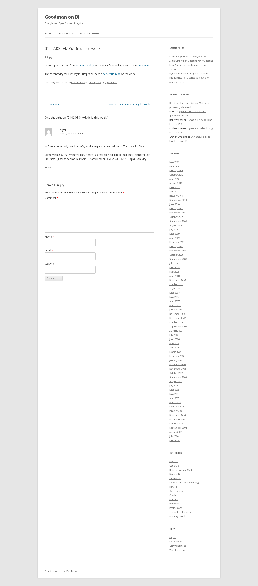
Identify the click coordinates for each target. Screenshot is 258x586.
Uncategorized (177, 516)
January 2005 (176, 410)
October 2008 (176, 254)
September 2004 (178, 427)
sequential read (111, 74)
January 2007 (176, 309)
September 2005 (178, 377)
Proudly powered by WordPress (61, 571)
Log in (172, 537)
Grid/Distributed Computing (184, 482)
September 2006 (178, 326)
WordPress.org (177, 550)
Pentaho (173, 499)
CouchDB (174, 465)
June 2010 (174, 204)
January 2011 (176, 195)
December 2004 (177, 415)
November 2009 (177, 212)
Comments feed (177, 545)
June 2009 (174, 233)
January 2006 (176, 360)
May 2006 (174, 343)
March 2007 (175, 305)
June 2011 (174, 187)
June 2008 (174, 267)
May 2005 (174, 394)
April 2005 (174, 398)
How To (173, 486)
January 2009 (176, 246)
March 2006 (175, 351)
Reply (48, 167)
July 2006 (173, 334)
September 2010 (178, 200)
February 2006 (176, 356)
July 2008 (173, 263)
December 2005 (177, 364)
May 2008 (174, 271)
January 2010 (176, 208)
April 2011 (174, 191)
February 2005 (176, 406)
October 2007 (176, 284)
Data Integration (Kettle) (181, 469)
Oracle (172, 495)
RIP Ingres (52, 104)
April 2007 (174, 301)
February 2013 (176, 166)
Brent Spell (175, 103)
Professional (78, 82)
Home (48, 33)
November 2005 (177, 368)
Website (49, 264)
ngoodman (111, 82)
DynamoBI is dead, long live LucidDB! (188, 73)
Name (49, 236)
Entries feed (175, 541)
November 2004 (177, 419)
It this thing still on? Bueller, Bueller (187, 56)
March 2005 (175, 402)
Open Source (176, 491)
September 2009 (178, 221)
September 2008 (178, 259)
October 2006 (176, 322)
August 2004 (175, 431)
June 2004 (174, 440)
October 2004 (176, 423)
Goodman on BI (62, 17)
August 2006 (175, 330)
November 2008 (177, 250)
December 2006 (177, 313)
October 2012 (176, 174)
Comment (51, 197)
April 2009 (174, 237)
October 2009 (176, 216)
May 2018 (174, 162)
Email (49, 250)
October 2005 (176, 372)
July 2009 (173, 229)
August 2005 (175, 381)
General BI (175, 478)
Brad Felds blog (85, 65)
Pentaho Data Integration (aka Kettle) (131, 104)
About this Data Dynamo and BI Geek (78, 33)
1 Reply (48, 57)
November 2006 (177, 318)
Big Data (173, 461)
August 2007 (175, 288)
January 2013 (176, 170)
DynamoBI (174, 474)
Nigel (63, 130)
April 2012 (174, 178)
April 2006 (174, 347)
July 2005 (173, 385)
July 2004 (173, 436)
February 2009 (176, 242)
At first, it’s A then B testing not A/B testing (191, 60)
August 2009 (175, 225)
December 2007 (177, 280)
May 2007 (174, 297)
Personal (174, 503)
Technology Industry (180, 512)
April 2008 (174, 275)
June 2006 (174, 339)
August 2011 (175, 183)
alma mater (143, 65)
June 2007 (174, 292)
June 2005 (174, 389)
